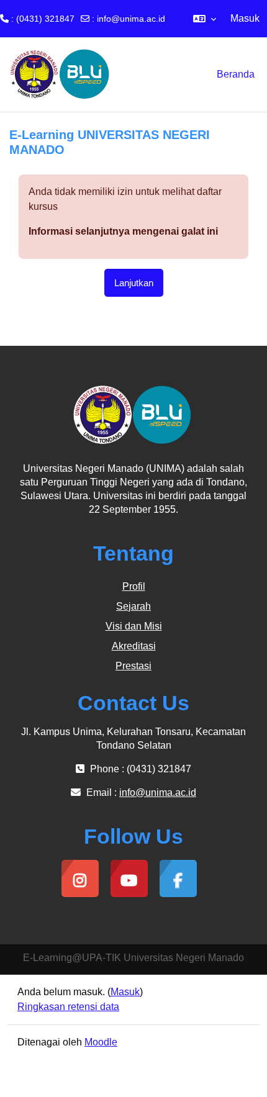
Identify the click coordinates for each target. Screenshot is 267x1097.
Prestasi (133, 666)
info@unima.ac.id (131, 19)
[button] (205, 18)
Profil (133, 586)
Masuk (245, 18)
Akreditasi (134, 646)
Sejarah (133, 606)
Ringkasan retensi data (68, 1006)
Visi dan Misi (134, 626)
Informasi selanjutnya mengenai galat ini (123, 231)
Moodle (100, 1042)
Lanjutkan (133, 283)
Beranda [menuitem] (236, 74)
